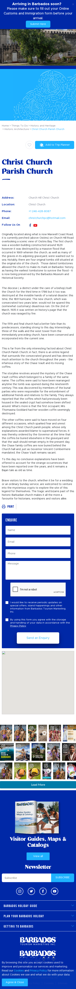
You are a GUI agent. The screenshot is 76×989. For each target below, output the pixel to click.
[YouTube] (35, 225)
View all (38, 856)
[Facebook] (30, 225)
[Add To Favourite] (29, 145)
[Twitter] (31, 891)
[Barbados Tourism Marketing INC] (38, 941)
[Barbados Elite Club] (38, 956)
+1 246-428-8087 (40, 211)
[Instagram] (19, 891)
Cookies (19, 970)
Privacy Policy (18, 626)
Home (5, 126)
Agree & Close (15, 982)
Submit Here (38, 24)
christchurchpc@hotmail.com (47, 218)
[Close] (73, 3)
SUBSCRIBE (63, 877)
